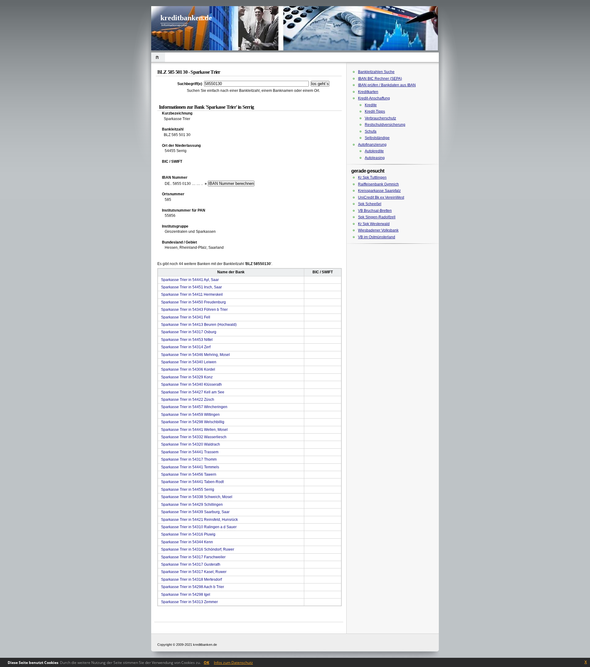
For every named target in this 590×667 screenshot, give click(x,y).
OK (206, 662)
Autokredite (374, 151)
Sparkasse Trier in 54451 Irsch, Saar (191, 287)
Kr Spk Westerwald (374, 224)
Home (158, 57)
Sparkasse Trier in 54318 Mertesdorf (191, 579)
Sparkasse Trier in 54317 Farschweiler (193, 557)
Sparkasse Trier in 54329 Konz (187, 377)
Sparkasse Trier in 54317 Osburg (188, 332)
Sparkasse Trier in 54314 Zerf (185, 347)
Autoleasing (375, 158)
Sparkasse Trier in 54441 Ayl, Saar (190, 280)
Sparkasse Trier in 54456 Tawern (188, 474)
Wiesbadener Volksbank (378, 230)
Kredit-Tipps (375, 111)
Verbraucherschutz (380, 118)
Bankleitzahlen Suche (376, 72)
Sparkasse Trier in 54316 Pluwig (188, 534)
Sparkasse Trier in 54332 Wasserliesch (193, 437)
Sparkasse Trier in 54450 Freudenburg (193, 302)
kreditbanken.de (186, 18)
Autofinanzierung (372, 144)
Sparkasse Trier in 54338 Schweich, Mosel (196, 497)
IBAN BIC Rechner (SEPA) (380, 78)
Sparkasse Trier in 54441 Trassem (189, 452)
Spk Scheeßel (369, 204)
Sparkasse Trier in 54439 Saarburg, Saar (195, 512)
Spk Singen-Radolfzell (376, 217)
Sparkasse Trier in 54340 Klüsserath (191, 384)
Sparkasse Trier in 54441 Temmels (190, 467)
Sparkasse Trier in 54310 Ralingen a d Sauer (199, 527)
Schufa (370, 131)
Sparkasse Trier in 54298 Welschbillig (192, 422)
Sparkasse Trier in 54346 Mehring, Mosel (195, 355)
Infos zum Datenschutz (233, 662)
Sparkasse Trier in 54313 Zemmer (189, 602)
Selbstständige (377, 138)
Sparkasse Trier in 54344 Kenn (187, 542)
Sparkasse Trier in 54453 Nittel (187, 339)
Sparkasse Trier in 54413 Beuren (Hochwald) (199, 324)
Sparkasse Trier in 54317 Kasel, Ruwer (193, 572)
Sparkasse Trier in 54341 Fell (185, 317)
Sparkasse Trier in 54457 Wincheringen (194, 407)
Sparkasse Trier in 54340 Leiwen (188, 362)
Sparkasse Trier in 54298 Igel (185, 594)
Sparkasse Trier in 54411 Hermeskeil (192, 294)
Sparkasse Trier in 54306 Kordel (188, 369)
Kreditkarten (368, 92)
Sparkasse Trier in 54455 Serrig (187, 489)
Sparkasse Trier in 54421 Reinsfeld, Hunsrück (199, 519)
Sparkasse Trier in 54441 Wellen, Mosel (194, 429)
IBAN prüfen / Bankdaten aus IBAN (387, 85)
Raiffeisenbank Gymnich (378, 184)
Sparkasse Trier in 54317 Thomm (189, 459)
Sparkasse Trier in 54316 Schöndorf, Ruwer (197, 549)
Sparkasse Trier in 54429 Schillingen (192, 504)
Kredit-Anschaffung (374, 98)
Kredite (371, 105)
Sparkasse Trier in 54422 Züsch (187, 399)
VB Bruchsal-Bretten (375, 211)
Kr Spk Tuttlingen (372, 177)
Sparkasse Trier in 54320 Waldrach (190, 444)
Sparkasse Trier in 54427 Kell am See (192, 392)
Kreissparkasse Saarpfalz (379, 191)
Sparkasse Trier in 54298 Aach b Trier (192, 587)
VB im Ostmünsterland (376, 237)
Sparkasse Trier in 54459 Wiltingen (190, 414)
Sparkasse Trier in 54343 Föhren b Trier (194, 309)
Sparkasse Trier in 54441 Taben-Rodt (192, 482)
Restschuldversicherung (385, 125)
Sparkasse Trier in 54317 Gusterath (190, 564)
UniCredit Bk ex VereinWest (381, 197)
